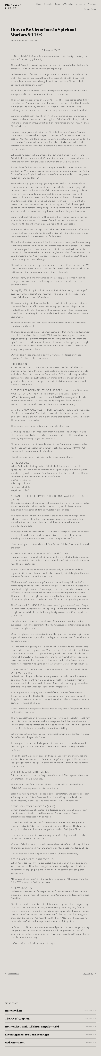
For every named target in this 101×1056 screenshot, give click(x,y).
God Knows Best (15, 1042)
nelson (20, 40)
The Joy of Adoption (17, 1018)
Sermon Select (39, 40)
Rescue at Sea (13, 973)
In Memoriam (13, 1010)
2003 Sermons (29, 40)
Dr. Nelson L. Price (13, 6)
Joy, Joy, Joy (88, 973)
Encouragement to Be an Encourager (27, 1034)
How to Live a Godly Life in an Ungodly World (32, 1026)
